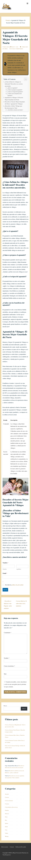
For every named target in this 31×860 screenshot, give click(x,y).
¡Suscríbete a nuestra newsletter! (15, 110)
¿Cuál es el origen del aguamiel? (15, 91)
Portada (8, 20)
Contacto (12, 847)
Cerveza (7, 797)
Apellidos (18, 569)
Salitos (6, 823)
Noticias (7, 813)
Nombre (5, 569)
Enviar (5, 590)
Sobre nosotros (4, 847)
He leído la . (14, 585)
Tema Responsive (7, 855)
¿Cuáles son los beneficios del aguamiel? (14, 94)
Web (5, 674)
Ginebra (7, 810)
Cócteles (7, 804)
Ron (6, 820)
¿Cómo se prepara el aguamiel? (14, 90)
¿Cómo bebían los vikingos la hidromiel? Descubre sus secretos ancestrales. (14, 84)
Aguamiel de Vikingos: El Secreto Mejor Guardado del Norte (14, 98)
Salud (6, 826)
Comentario (7, 632)
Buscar (5, 705)
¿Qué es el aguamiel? (12, 88)
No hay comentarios (17, 48)
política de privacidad (17, 585)
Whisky (7, 836)
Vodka (6, 833)
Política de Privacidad (21, 847)
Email (5, 573)
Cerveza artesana (9, 800)
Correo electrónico (9, 666)
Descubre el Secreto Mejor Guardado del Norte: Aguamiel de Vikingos (15, 103)
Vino (6, 830)
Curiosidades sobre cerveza (11, 807)
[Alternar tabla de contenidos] (25, 79)
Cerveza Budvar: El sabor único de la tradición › (21, 603)
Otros (6, 48)
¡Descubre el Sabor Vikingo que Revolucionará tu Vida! (13, 107)
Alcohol (7, 794)
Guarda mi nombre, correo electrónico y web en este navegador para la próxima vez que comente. (15, 684)
